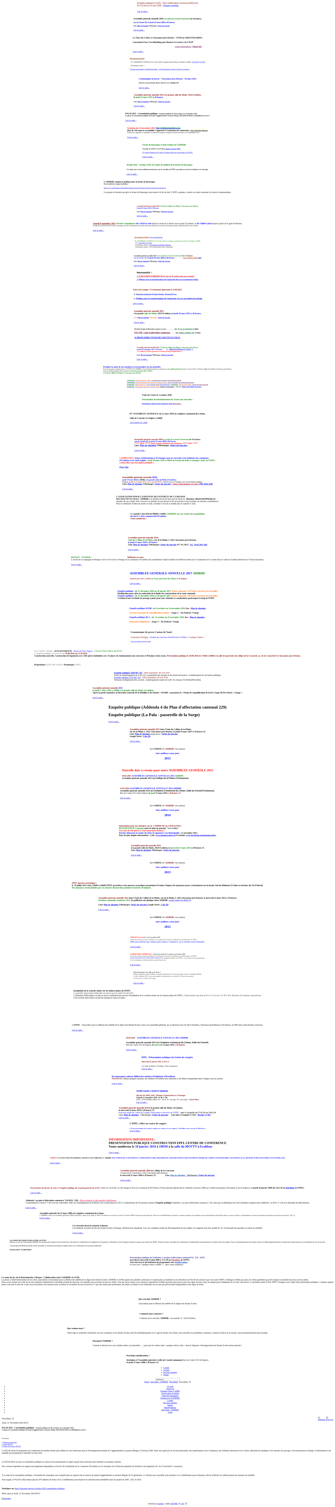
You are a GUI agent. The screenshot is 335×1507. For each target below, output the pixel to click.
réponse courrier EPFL (173, 149)
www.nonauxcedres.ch (166, 835)
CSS (182, 1504)
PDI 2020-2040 (192, 484)
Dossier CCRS (204, 1115)
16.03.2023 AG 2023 (145, 243)
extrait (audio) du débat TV (180, 900)
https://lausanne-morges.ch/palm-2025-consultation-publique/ (40, 1488)
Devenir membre (170, 1372)
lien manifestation (156, 237)
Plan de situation (143, 26)
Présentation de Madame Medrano (160, 245)
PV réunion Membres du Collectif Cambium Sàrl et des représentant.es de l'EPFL (167, 152)
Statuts (166, 1375)
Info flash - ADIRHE (159, 1382)
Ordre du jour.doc (164, 26)
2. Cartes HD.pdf (7, 1444)
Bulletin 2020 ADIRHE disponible (191, 386)
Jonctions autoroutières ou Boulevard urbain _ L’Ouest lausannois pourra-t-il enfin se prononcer (160, 69)
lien (192, 258)
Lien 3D (146, 736)
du (189, 384)
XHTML (174, 1504)
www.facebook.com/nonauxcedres (201, 835)
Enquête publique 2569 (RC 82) (128, 673)
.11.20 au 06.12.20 (164, 384)
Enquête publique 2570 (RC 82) (127, 677)
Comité (166, 1368)
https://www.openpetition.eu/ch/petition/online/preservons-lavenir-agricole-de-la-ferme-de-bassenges (135, 188)
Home (146, 1382)
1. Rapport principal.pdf (9, 1442)
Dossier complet (171, 5)
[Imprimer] (322, 1419)
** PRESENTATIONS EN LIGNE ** (179, 349)
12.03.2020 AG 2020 (138, 422)
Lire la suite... (142, 11)
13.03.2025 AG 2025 (198, 62)
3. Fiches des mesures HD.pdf (11, 1446)
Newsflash (173, 1382)
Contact (166, 1370)
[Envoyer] (329, 1419)
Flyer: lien (124, 467)
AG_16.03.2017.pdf (198, 545)
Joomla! (160, 1504)
